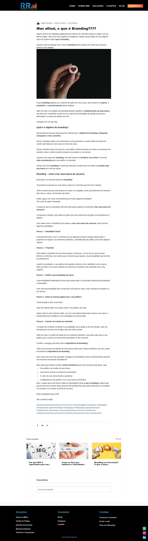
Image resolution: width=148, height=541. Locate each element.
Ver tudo (118, 439)
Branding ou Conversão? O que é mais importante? (106, 463)
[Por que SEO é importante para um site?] (41, 451)
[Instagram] (144, 533)
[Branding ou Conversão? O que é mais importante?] (106, 451)
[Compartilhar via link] (47, 425)
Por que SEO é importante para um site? (39, 463)
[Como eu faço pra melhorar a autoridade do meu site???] (73, 451)
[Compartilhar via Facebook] (37, 425)
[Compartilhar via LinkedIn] (42, 425)
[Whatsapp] (144, 528)
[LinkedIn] (144, 537)
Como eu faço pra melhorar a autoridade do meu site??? (73, 463)
